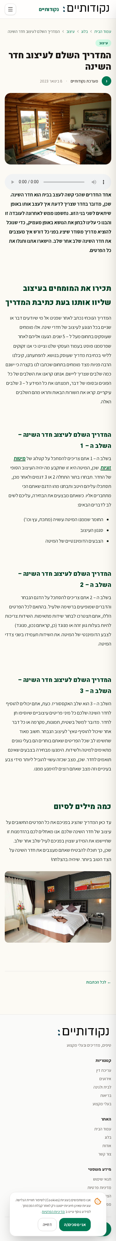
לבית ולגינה (102, 1087)
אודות (106, 1145)
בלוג (84, 31)
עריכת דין (103, 1070)
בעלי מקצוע (102, 1103)
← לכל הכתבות (98, 982)
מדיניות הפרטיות (53, 1211)
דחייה (47, 1224)
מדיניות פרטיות (99, 1187)
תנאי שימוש (102, 1179)
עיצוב (70, 31)
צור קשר (104, 1154)
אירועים (105, 1078)
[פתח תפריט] (10, 9)
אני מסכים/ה (75, 1224)
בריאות (105, 1095)
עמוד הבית (102, 31)
